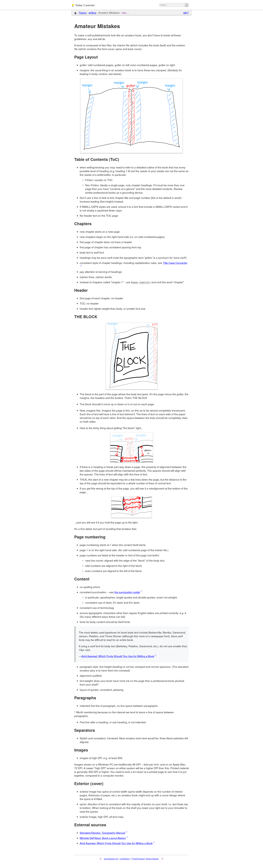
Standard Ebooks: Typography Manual (102, 833)
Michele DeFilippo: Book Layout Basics (103, 838)
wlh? (186, 12)
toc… (125, 12)
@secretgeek (152, 858)
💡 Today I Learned (82, 5)
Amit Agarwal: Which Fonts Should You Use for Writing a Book (117, 656)
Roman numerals (140, 282)
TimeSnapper (138, 858)
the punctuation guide (127, 592)
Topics (82, 12)
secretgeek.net (111, 858)
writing (92, 12)
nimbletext (125, 858)
